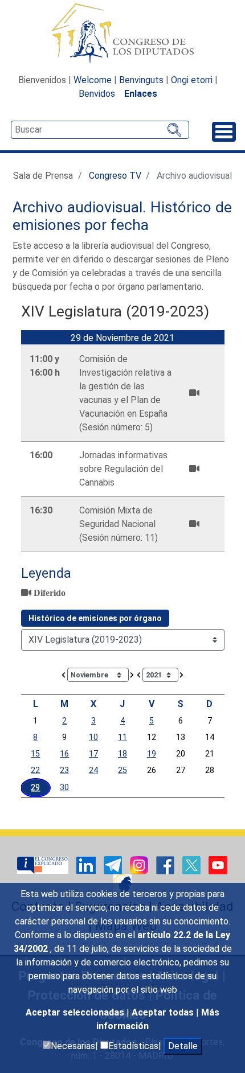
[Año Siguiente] (181, 674)
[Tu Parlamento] (44, 864)
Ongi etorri (192, 80)
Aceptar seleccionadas (76, 1012)
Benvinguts (141, 80)
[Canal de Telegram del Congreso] (114, 864)
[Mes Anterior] (63, 674)
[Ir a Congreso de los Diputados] (122, 33)
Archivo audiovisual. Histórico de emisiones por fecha (122, 216)
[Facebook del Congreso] (166, 864)
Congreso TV (115, 175)
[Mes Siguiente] (132, 674)
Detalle (183, 1046)
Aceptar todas (164, 1012)
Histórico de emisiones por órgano (95, 618)
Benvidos (97, 93)
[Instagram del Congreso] (140, 864)
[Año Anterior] (139, 674)
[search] (100, 130)
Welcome (93, 80)
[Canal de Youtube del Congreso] (218, 864)
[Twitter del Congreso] (192, 864)
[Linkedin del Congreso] (87, 864)
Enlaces (140, 93)
